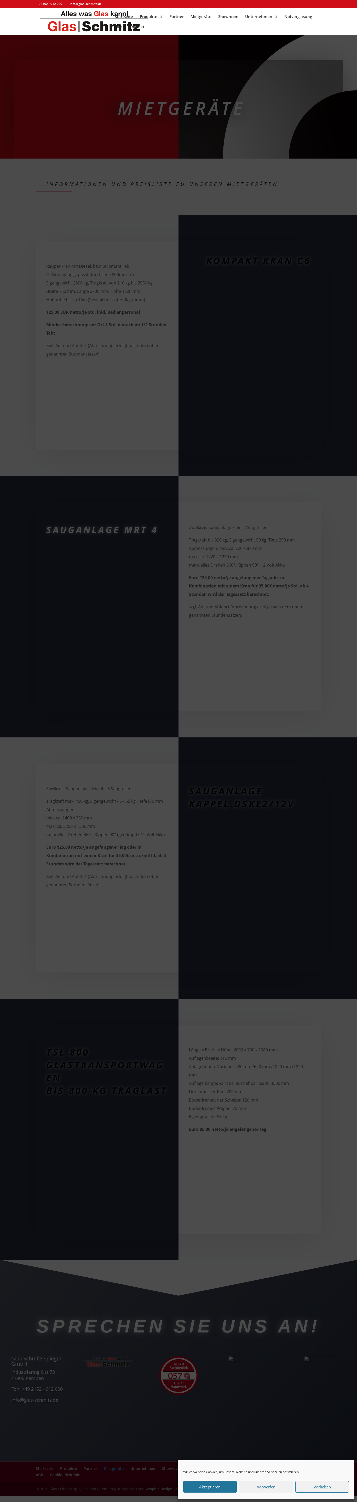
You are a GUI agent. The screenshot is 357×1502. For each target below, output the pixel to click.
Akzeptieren (210, 1486)
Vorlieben (322, 1486)
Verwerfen (266, 1486)
